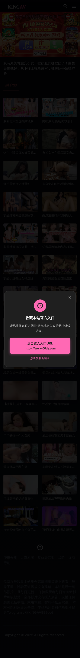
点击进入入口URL (40, 345)
